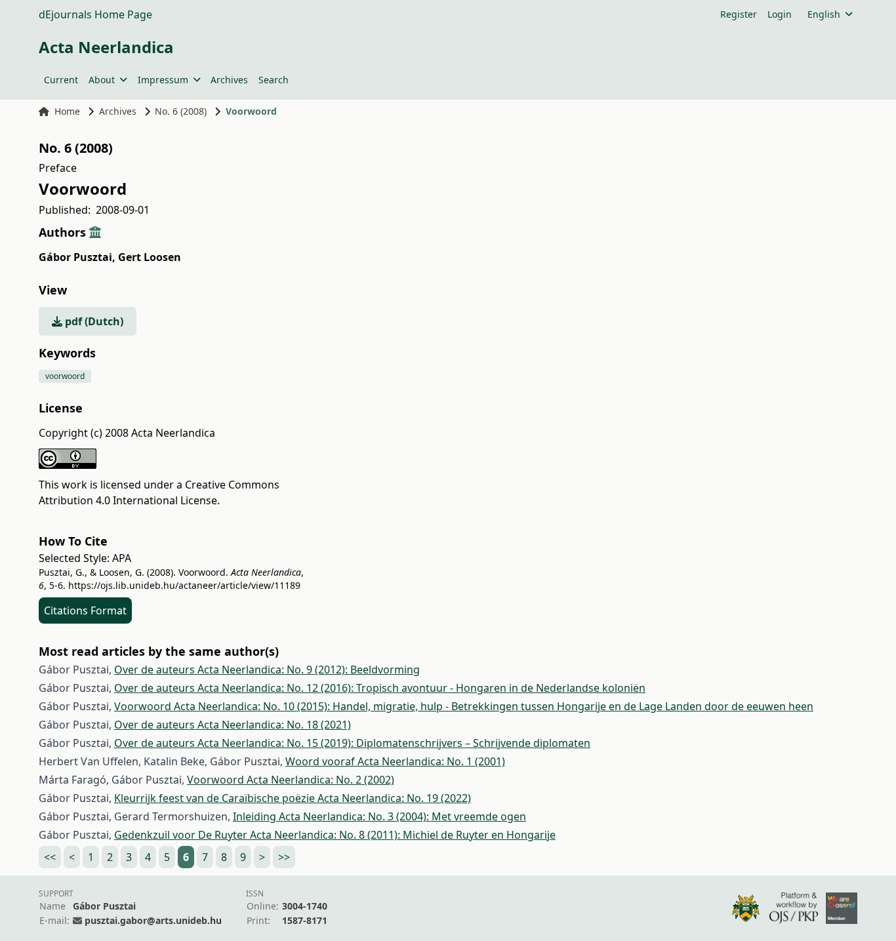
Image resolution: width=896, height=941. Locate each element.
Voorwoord (144, 706)
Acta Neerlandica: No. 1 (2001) (431, 761)
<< (50, 857)
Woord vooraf (321, 761)
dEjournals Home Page (95, 14)
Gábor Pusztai (77, 257)
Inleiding (256, 816)
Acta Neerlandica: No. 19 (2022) (394, 798)
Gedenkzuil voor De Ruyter (182, 835)
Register (738, 14)
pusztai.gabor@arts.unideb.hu (153, 920)
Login (779, 14)
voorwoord (65, 376)
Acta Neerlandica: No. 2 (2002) (320, 779)
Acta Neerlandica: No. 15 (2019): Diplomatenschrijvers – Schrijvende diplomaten (393, 743)
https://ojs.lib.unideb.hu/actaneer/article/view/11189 (184, 585)
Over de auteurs (155, 669)
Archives (229, 79)
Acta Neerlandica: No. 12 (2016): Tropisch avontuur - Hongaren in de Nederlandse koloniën (421, 688)
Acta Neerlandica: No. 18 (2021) (274, 724)
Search (273, 79)
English (823, 14)
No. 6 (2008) (181, 111)
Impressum (163, 79)
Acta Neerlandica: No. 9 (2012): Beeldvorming (308, 669)
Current (61, 79)
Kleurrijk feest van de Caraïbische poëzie (215, 798)
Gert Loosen (149, 257)
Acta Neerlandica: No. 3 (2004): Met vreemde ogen (402, 816)
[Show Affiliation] (95, 232)
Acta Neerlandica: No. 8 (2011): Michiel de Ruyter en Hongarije (403, 835)
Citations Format (85, 610)
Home (67, 111)
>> (284, 857)
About (102, 79)
